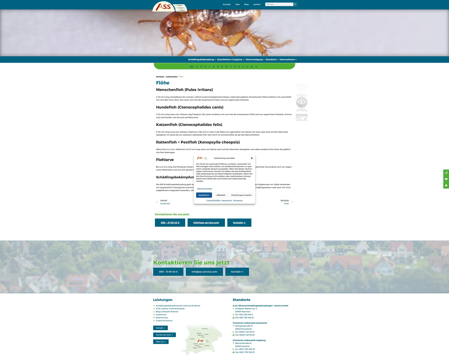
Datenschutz (227, 200)
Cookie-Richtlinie (213, 200)
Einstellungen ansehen (241, 195)
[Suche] (295, 4)
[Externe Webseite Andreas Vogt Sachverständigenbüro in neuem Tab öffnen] (446, 185)
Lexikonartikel (171, 77)
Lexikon (257, 4)
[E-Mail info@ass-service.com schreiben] (446, 179)
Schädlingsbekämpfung (201, 59)
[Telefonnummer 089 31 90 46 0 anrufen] (446, 173)
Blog (246, 4)
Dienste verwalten (204, 189)
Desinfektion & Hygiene (229, 59)
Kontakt (227, 4)
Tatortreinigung (254, 59)
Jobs (237, 4)
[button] (252, 158)
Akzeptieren (204, 195)
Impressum (238, 200)
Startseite (160, 77)
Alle (192, 66)
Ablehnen (221, 195)
